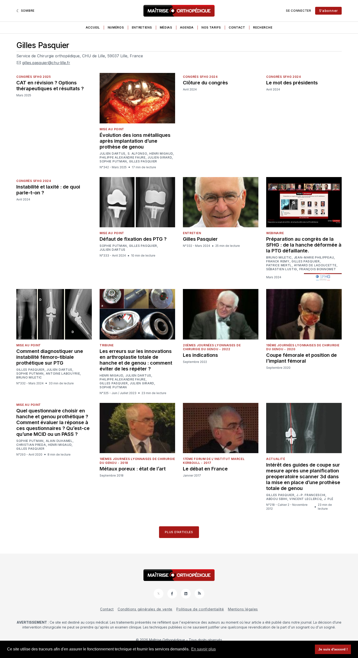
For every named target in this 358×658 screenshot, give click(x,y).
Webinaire (275, 233)
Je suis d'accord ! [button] (333, 649)
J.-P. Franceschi (310, 495)
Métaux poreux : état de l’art (133, 469)
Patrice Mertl (279, 265)
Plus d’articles (179, 532)
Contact (237, 27)
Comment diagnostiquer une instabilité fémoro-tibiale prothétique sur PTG (49, 357)
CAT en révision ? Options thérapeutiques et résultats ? (50, 85)
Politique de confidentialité (200, 609)
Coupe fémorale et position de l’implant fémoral (301, 358)
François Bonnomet (317, 269)
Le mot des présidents (292, 83)
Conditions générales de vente (145, 609)
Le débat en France (205, 469)
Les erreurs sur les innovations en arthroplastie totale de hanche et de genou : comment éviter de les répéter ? (136, 360)
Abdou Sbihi (276, 499)
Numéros (116, 27)
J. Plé (328, 499)
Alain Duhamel (59, 441)
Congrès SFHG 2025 (33, 77)
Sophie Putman (113, 161)
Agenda (187, 27)
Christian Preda (31, 445)
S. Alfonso (137, 154)
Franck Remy (278, 261)
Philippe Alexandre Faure (123, 158)
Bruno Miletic (279, 257)
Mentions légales (243, 609)
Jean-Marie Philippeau (314, 257)
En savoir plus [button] (203, 649)
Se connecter (298, 10)
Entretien (192, 233)
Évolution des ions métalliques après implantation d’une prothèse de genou (135, 141)
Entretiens (142, 27)
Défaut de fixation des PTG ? (133, 239)
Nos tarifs (211, 27)
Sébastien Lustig (281, 269)
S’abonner (328, 11)
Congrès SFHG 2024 (200, 77)
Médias (166, 27)
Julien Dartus (112, 154)
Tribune (107, 345)
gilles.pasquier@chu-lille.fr (46, 62)
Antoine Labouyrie (63, 374)
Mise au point (112, 129)
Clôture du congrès (205, 83)
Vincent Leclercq (305, 499)
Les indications (200, 355)
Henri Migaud (161, 154)
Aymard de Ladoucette (315, 265)
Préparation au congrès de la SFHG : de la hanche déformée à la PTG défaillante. (303, 245)
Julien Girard (160, 158)
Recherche (262, 27)
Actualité (275, 459)
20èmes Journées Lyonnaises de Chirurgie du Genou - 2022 (212, 347)
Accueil (93, 27)
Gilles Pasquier (143, 161)
